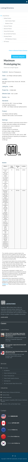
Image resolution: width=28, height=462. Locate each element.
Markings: (5, 120)
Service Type (5, 368)
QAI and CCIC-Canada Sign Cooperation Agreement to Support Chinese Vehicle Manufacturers (15, 335)
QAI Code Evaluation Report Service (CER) (13, 383)
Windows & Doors (9, 23)
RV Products (6, 41)
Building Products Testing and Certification (11, 392)
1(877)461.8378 (15, 423)
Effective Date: (6, 93)
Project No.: (5, 90)
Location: (4, 79)
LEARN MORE (4, 317)
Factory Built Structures (9, 31)
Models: (4, 162)
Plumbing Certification (6, 397)
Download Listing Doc (19, 57)
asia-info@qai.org (16, 443)
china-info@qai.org (15, 436)
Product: (4, 111)
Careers (3, 323)
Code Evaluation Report (10, 21)
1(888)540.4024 (14, 416)
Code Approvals (7, 381)
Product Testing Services (9, 375)
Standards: (5, 101)
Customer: (5, 72)
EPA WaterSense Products (10, 39)
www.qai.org (5, 279)
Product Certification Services (10, 373)
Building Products (7, 18)
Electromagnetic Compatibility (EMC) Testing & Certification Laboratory (14, 400)
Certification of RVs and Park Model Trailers (11, 404)
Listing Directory (5, 15)
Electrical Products (8, 28)
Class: (4, 75)
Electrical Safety (5, 394)
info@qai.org (5, 284)
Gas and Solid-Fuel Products (10, 33)
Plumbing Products (8, 36)
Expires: (4, 97)
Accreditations (7, 370)
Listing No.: (5, 86)
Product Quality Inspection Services (11, 378)
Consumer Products (8, 26)
